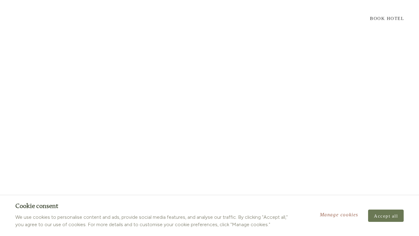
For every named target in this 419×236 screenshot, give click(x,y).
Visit (57, 18)
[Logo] (209, 18)
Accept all (386, 216)
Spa (116, 18)
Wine (37, 18)
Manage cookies (339, 214)
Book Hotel (387, 18)
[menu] (13, 18)
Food (98, 18)
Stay (78, 18)
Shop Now (340, 18)
